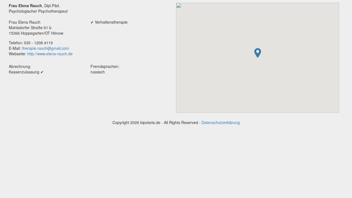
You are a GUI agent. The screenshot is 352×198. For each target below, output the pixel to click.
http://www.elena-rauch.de (50, 53)
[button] (257, 53)
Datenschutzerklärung (221, 122)
